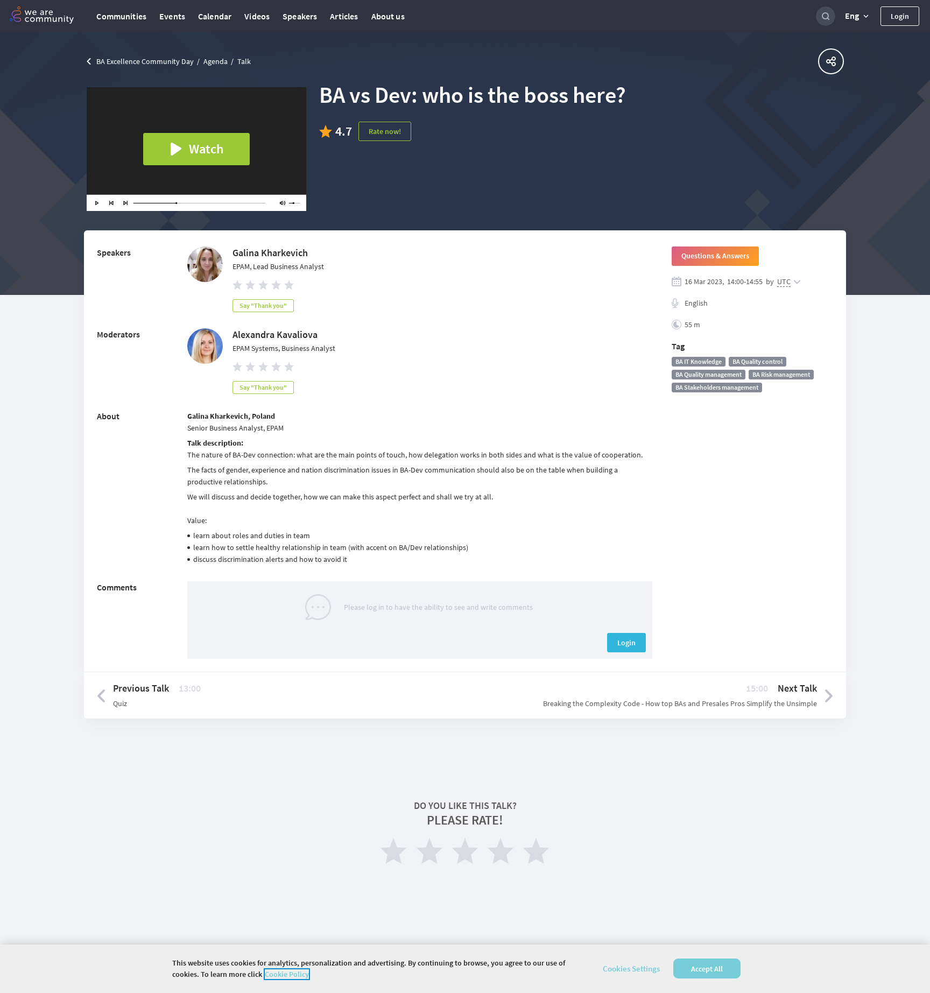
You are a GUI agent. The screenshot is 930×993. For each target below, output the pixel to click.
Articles (344, 16)
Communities (121, 16)
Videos (257, 16)
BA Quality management (708, 374)
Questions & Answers (715, 255)
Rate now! (385, 131)
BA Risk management (781, 374)
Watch (206, 148)
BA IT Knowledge (698, 361)
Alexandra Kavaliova (275, 334)
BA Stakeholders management (716, 387)
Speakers (300, 16)
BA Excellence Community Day (145, 61)
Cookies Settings (631, 968)
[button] (858, 16)
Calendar (214, 16)
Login (900, 16)
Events (172, 16)
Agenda (215, 61)
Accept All (707, 969)
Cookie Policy (287, 974)
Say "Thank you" (263, 305)
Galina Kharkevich (270, 253)
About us (388, 16)
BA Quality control (757, 361)
